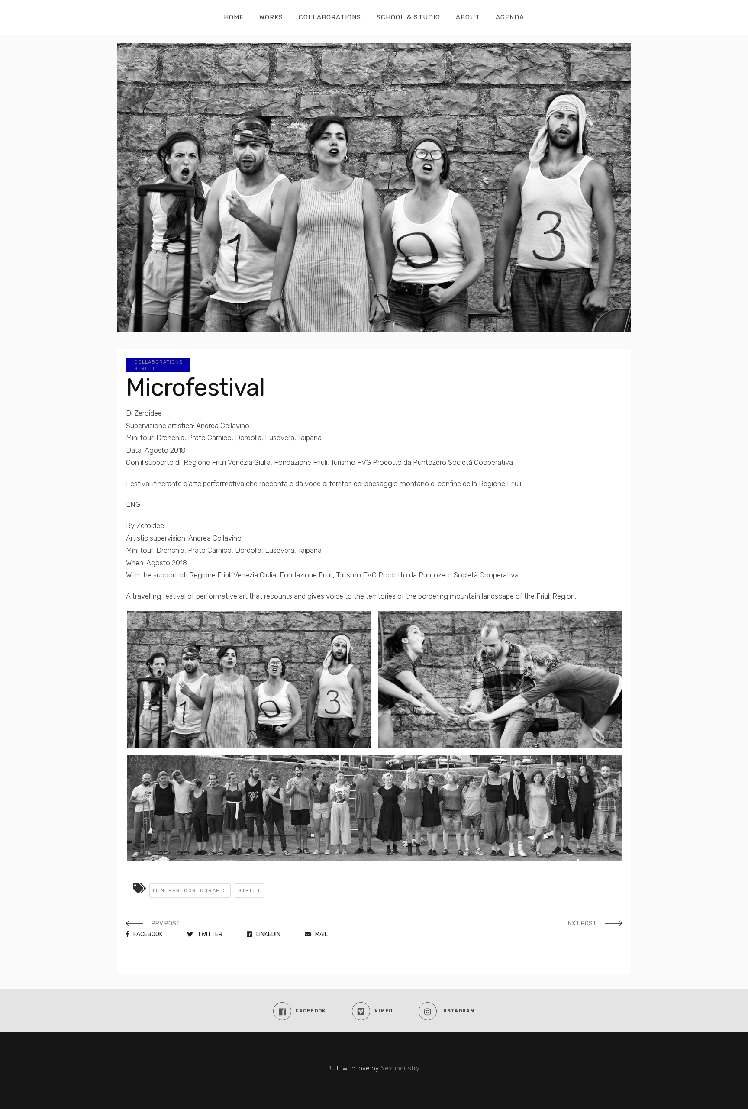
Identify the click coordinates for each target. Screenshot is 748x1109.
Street (144, 368)
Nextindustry (399, 1068)
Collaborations (330, 17)
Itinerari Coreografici (190, 890)
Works (271, 17)
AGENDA (510, 17)
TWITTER (209, 934)
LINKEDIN (268, 934)
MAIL (321, 934)
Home (234, 17)
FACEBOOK (148, 934)
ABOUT (468, 17)
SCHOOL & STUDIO (408, 17)
